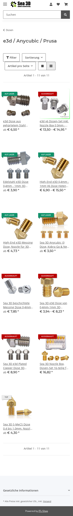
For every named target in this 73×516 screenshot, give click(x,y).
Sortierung (32, 57)
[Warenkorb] (66, 4)
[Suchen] (65, 14)
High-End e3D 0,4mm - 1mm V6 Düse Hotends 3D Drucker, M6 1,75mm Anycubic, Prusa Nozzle (54, 184)
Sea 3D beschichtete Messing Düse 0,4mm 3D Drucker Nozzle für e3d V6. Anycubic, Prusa (17, 305)
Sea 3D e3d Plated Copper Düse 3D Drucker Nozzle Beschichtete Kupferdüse (15, 366)
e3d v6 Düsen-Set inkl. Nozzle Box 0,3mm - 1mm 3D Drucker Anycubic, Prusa (54, 123)
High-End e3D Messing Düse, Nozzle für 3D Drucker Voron (18, 245)
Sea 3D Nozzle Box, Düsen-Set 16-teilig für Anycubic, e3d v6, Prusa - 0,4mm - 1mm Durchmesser (54, 366)
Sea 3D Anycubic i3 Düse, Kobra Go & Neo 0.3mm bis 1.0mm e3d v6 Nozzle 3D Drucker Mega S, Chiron (54, 245)
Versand (47, 501)
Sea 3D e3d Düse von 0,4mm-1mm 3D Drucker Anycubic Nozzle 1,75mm (53, 305)
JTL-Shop (43, 511)
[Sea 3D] (20, 4)
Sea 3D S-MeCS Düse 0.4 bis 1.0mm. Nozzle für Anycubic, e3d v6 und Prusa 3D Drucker (17, 427)
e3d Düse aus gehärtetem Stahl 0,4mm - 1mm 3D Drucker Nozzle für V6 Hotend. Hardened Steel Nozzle (17, 123)
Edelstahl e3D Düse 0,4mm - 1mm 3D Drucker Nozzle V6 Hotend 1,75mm (15, 184)
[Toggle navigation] (5, 2)
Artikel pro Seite (18, 66)
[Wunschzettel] (58, 4)
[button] (51, 4)
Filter (13, 57)
